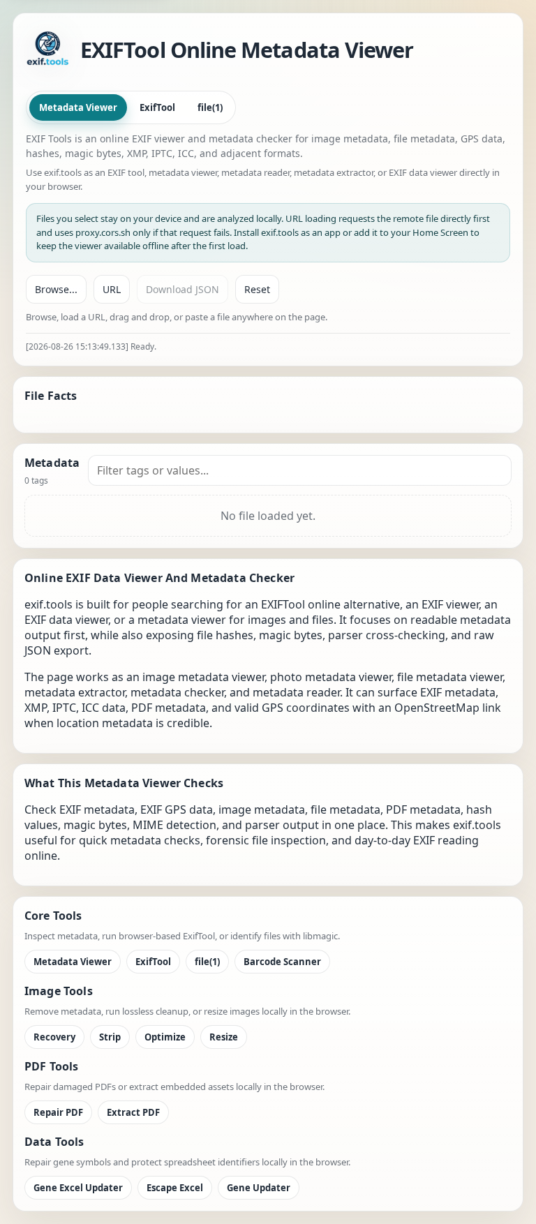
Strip (110, 1037)
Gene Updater (258, 1187)
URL (112, 289)
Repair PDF (58, 1112)
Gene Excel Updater (78, 1187)
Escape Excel (175, 1187)
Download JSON (182, 289)
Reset (257, 289)
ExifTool (157, 107)
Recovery (54, 1037)
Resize (223, 1037)
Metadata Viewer (78, 107)
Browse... (56, 289)
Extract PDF (133, 1112)
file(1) (210, 107)
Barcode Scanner (282, 961)
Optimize (165, 1037)
